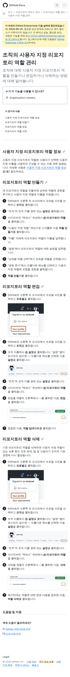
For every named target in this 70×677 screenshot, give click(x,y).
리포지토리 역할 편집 (21, 286)
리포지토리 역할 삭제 (21, 439)
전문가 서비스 (22, 665)
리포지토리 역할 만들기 (23, 182)
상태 (58, 661)
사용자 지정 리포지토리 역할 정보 (32, 151)
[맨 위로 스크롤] (63, 670)
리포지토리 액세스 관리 (28, 12)
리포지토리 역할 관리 (54, 12)
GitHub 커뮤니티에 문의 (18, 629)
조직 (10, 12)
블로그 (35, 665)
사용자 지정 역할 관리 (19, 15)
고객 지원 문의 (13, 633)
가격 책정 (7, 665)
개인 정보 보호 (46, 661)
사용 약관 (31, 661)
